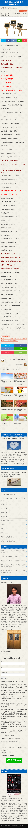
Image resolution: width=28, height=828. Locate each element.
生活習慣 (4, 516)
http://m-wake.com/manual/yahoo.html (9, 741)
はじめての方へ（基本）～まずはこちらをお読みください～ (13, 499)
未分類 (4, 512)
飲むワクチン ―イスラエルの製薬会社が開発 (13, 551)
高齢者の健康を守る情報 (8, 537)
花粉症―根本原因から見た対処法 (12, 556)
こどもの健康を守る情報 (8, 494)
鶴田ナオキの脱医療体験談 (8, 541)
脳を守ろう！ (5, 528)
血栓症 (16, 340)
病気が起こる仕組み (6, 336)
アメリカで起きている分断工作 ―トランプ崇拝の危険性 (13, 571)
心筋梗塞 (3, 338)
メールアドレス (5, 672)
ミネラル (4, 508)
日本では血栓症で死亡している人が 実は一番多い (17, 338)
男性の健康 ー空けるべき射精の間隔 (13, 560)
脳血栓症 (3, 340)
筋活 (3, 524)
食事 (3, 532)
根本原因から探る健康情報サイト (14, 3)
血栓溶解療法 (10, 340)
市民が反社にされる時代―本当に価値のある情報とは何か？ (13, 565)
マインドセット (6, 504)
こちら (22, 463)
